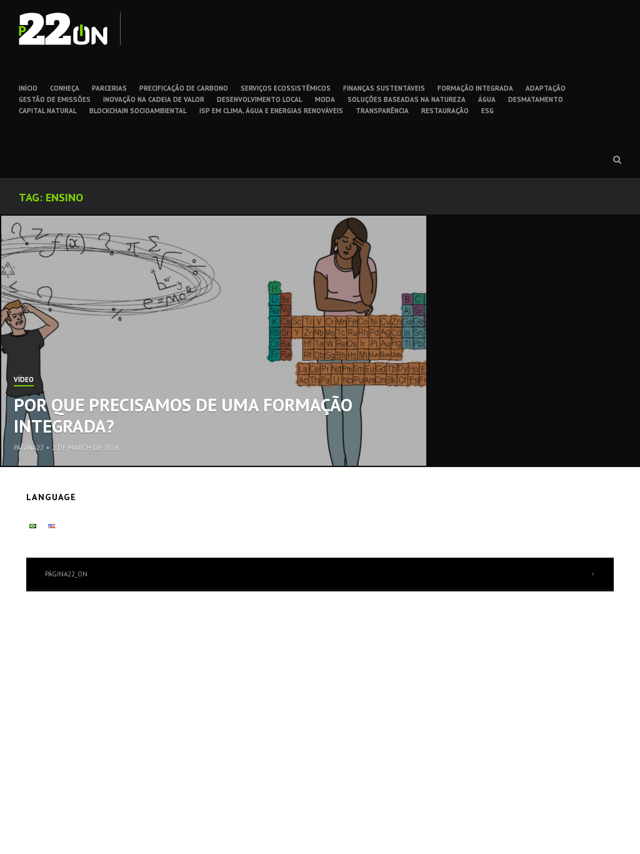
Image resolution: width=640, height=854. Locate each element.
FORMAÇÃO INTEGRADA (475, 88)
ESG (487, 110)
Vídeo (24, 380)
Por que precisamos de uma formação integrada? (183, 415)
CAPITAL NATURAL (48, 110)
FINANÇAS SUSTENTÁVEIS (384, 88)
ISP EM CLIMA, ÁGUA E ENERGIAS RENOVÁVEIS (271, 110)
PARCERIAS (109, 88)
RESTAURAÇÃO (445, 110)
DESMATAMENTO (535, 99)
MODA (325, 99)
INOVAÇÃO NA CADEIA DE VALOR (153, 99)
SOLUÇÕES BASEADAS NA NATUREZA (407, 99)
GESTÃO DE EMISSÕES (55, 99)
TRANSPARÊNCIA (382, 110)
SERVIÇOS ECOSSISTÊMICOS (286, 88)
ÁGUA (487, 99)
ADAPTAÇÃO (546, 88)
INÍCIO (28, 88)
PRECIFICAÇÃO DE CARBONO (183, 88)
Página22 (29, 447)
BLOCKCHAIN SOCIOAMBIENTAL (138, 110)
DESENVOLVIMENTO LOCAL (259, 99)
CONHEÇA (64, 88)
